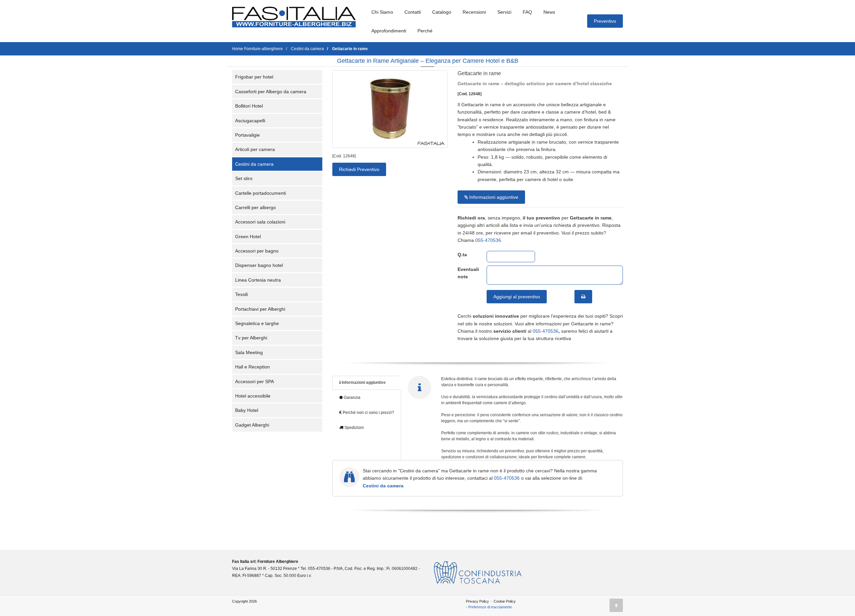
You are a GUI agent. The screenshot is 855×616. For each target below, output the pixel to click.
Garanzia (351, 397)
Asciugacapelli (250, 120)
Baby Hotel (246, 410)
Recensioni (474, 12)
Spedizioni (353, 427)
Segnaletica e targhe (257, 323)
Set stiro (243, 178)
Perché (425, 30)
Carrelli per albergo (255, 207)
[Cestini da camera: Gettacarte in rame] (390, 109)
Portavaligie (247, 135)
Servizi (504, 12)
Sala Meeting (249, 352)
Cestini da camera (254, 164)
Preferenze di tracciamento (490, 607)
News (549, 12)
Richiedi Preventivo (359, 169)
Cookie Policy (505, 601)
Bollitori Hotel (249, 106)
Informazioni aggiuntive (493, 197)
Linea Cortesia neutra (258, 280)
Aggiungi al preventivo (516, 296)
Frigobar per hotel (254, 77)
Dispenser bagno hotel (259, 265)
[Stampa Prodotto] (583, 296)
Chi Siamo (382, 12)
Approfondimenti (388, 30)
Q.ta (462, 254)
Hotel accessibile (253, 396)
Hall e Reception (252, 366)
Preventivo (605, 21)
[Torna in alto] (616, 605)
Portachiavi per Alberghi (260, 309)
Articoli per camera (255, 149)
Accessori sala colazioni (260, 221)
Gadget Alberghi (252, 425)
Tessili (241, 294)
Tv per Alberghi (251, 337)
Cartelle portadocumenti (260, 193)
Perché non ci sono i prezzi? (368, 412)
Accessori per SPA (254, 381)
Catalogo (441, 12)
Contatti (412, 12)
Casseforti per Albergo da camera (270, 91)
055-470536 (488, 240)
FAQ (527, 12)
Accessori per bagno (257, 251)
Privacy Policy (477, 601)
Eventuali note (467, 273)
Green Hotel (248, 236)
